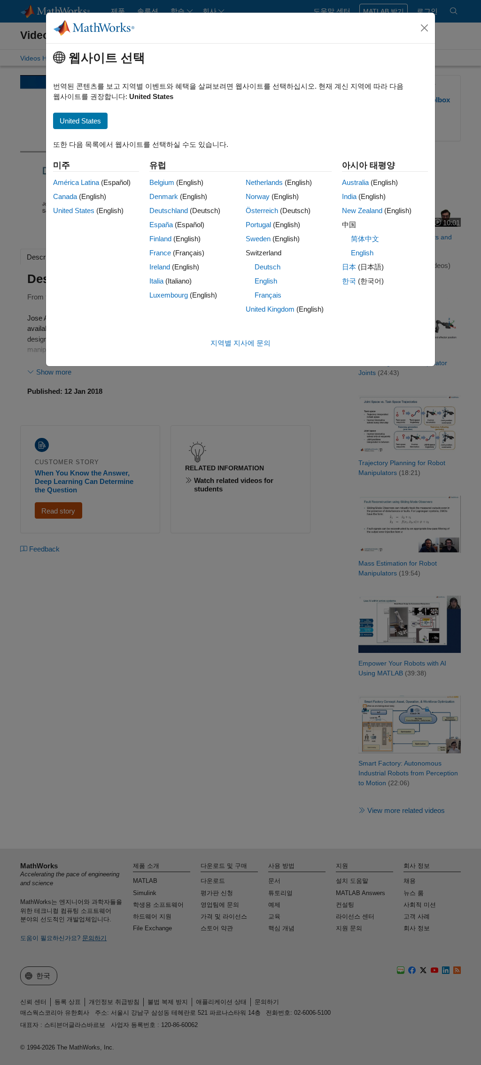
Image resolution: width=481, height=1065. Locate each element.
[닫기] (425, 28)
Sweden (258, 239)
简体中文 (365, 239)
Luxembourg (168, 295)
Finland (160, 239)
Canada (65, 196)
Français (268, 295)
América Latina (76, 182)
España (161, 225)
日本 (349, 267)
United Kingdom (270, 309)
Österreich (262, 211)
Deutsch (267, 267)
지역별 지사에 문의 (240, 343)
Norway (258, 196)
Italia (156, 281)
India (349, 196)
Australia (355, 182)
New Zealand (362, 211)
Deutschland (168, 211)
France (160, 253)
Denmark (163, 196)
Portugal (258, 225)
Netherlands (264, 182)
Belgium (161, 182)
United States (73, 211)
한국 (349, 281)
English (266, 281)
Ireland (159, 267)
